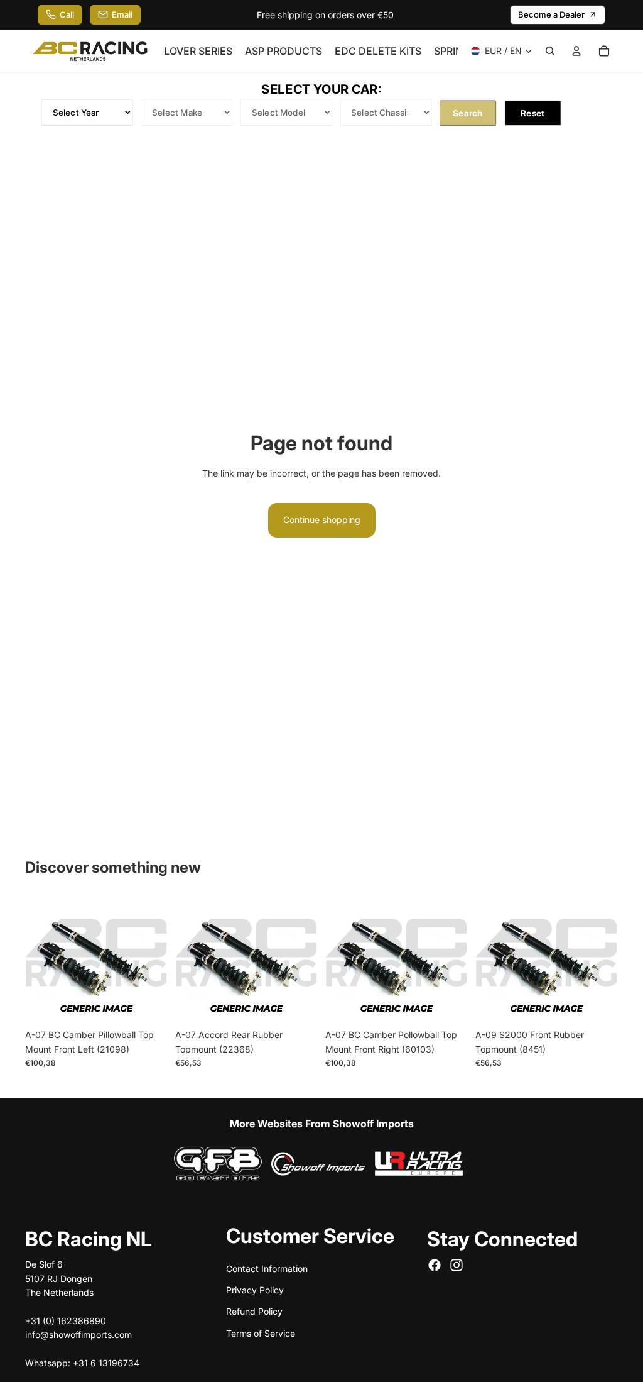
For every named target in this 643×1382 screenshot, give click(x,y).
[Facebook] (434, 1265)
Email (122, 14)
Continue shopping (321, 519)
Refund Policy (254, 1311)
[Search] (550, 51)
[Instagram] (456, 1265)
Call (67, 14)
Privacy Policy (255, 1290)
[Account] (576, 51)
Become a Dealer (551, 14)
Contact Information (267, 1268)
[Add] (148, 1004)
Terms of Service (260, 1333)
